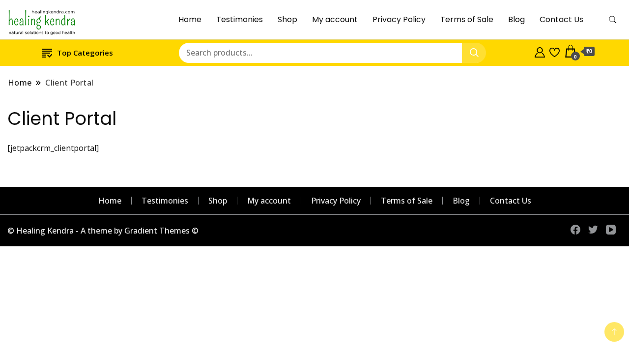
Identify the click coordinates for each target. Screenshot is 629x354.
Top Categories (85, 53)
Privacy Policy (399, 19)
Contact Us (561, 19)
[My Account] (540, 51)
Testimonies (239, 19)
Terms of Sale (466, 19)
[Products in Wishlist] (554, 51)
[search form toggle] (613, 20)
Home (189, 19)
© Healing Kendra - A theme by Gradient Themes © (103, 230)
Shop (287, 19)
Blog (516, 19)
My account (335, 19)
